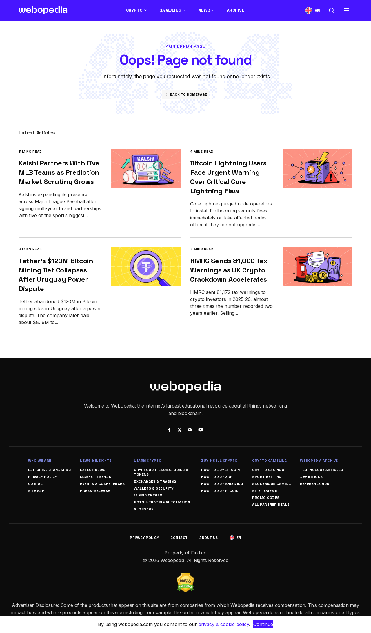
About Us (208, 537)
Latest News (93, 470)
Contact (37, 483)
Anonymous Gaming (271, 483)
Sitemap (36, 490)
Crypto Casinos (268, 470)
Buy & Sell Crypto (219, 460)
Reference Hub (314, 483)
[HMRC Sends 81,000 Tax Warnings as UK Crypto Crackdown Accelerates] (317, 251)
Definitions (311, 476)
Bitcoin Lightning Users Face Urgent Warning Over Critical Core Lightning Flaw (228, 177)
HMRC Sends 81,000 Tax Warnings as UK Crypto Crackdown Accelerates (229, 270)
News (204, 10)
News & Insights (96, 460)
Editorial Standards (49, 470)
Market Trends (95, 476)
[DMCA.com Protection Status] (185, 577)
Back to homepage (188, 94)
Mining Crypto (148, 495)
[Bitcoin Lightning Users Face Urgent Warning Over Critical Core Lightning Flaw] (317, 153)
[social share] (169, 430)
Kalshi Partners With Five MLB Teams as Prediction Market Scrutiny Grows (59, 172)
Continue (263, 624)
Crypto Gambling (269, 460)
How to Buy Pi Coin (219, 490)
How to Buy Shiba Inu (222, 483)
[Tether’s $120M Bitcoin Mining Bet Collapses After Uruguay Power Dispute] (146, 251)
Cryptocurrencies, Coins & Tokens (161, 472)
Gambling (170, 10)
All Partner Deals (271, 504)
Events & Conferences (102, 483)
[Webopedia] (43, 10)
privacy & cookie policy (223, 624)
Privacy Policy (42, 476)
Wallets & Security (153, 488)
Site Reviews (264, 490)
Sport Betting (266, 476)
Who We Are (39, 460)
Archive (236, 10)
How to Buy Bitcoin (220, 470)
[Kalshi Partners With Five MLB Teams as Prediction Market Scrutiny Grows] (146, 153)
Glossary (143, 509)
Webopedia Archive (319, 460)
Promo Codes (266, 497)
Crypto (134, 10)
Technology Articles (321, 470)
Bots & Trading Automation (162, 502)
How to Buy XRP (216, 476)
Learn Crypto (147, 460)
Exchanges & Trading (155, 481)
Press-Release (95, 490)
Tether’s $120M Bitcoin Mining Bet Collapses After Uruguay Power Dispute (56, 274)
